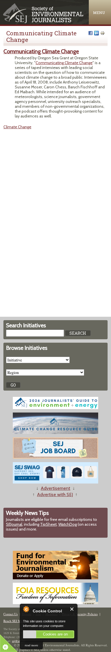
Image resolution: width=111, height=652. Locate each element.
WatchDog (67, 524)
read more (31, 645)
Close (72, 609)
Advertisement (55, 488)
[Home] (44, 22)
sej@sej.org (18, 641)
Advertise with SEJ (55, 494)
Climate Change (17, 126)
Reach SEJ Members (16, 621)
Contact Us (10, 614)
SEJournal (14, 524)
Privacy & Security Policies (80, 614)
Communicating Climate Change (41, 51)
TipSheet (48, 524)
